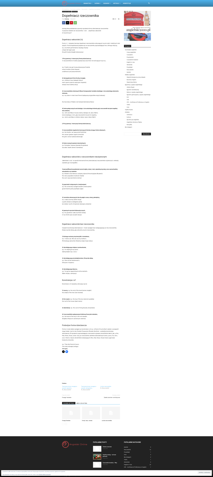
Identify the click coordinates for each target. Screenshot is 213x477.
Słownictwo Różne (132, 82)
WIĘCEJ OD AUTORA (81, 403)
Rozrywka (129, 124)
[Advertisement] (91, 367)
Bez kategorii (128, 127)
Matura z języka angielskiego (135, 92)
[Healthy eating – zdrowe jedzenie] (97, 457)
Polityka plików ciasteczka (45, 474)
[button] (149, 3)
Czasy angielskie (131, 52)
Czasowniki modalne (132, 59)
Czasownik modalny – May (110, 462)
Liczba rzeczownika (105, 386)
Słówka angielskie (130, 74)
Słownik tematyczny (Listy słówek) (136, 77)
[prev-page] (63, 424)
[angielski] (137, 26)
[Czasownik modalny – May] (97, 465)
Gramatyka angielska (75, 9)
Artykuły (116, 3)
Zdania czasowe (107, 446)
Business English (131, 79)
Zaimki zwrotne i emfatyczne (112, 397)
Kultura (129, 117)
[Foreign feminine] (71, 413)
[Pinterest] (71, 22)
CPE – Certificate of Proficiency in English (138, 102)
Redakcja (67, 19)
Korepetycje (127, 3)
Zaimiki (129, 72)
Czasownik (130, 54)
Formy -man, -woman (87, 420)
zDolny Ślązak (130, 87)
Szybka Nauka (129, 109)
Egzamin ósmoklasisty (133, 89)
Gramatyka (87, 3)
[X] (67, 22)
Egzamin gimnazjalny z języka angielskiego (138, 94)
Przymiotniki (130, 57)
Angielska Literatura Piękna (134, 122)
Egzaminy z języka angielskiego (133, 84)
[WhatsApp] (75, 22)
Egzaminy (106, 3)
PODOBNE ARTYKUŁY (68, 403)
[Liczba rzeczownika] (111, 413)
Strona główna (65, 9)
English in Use (131, 62)
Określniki (129, 64)
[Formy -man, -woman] (91, 413)
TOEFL (128, 104)
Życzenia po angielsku (133, 119)
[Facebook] (63, 22)
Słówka (97, 3)
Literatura (129, 114)
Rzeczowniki (84, 9)
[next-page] (66, 424)
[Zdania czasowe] (97, 449)
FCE (128, 97)
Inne (128, 107)
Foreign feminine (66, 397)
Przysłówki (129, 67)
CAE (128, 99)
